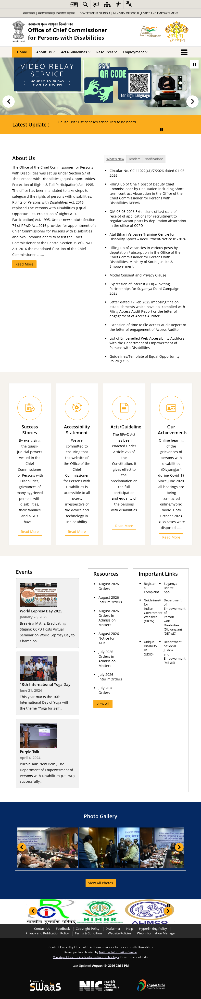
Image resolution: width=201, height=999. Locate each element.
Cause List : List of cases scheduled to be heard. (97, 122)
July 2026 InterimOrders (110, 676)
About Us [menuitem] (44, 52)
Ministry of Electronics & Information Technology (86, 957)
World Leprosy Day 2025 (41, 611)
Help (129, 929)
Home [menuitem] (22, 52)
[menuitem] (85, 4)
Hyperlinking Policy (153, 929)
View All (103, 703)
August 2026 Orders (109, 586)
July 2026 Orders (106, 690)
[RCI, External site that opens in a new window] (51, 911)
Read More (24, 264)
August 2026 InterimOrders (110, 599)
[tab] (115, 159)
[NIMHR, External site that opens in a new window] (100, 911)
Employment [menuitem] (133, 52)
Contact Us (42, 929)
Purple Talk (29, 751)
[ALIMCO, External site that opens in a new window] (149, 911)
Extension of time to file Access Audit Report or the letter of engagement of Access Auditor (148, 327)
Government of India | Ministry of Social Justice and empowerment (129, 13)
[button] (8, 101)
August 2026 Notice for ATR (109, 638)
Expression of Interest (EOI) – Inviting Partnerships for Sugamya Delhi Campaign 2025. (144, 289)
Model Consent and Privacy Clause (138, 275)
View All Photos (100, 883)
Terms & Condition (88, 933)
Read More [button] (30, 531)
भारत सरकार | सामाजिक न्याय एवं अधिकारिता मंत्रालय (49, 13)
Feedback (63, 929)
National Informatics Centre (118, 952)
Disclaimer (112, 929)
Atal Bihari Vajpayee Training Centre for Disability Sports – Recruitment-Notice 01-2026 (148, 236)
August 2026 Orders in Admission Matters (109, 618)
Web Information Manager (156, 933)
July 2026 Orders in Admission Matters (107, 658)
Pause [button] (194, 64)
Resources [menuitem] (104, 52)
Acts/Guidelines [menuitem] (74, 52)
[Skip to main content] (73, 4)
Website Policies (119, 933)
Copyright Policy (88, 929)
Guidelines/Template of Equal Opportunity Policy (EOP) (144, 358)
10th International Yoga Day (45, 684)
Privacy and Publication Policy (47, 933)
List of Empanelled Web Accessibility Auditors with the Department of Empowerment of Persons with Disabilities (147, 343)
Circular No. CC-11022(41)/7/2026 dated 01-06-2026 (148, 173)
